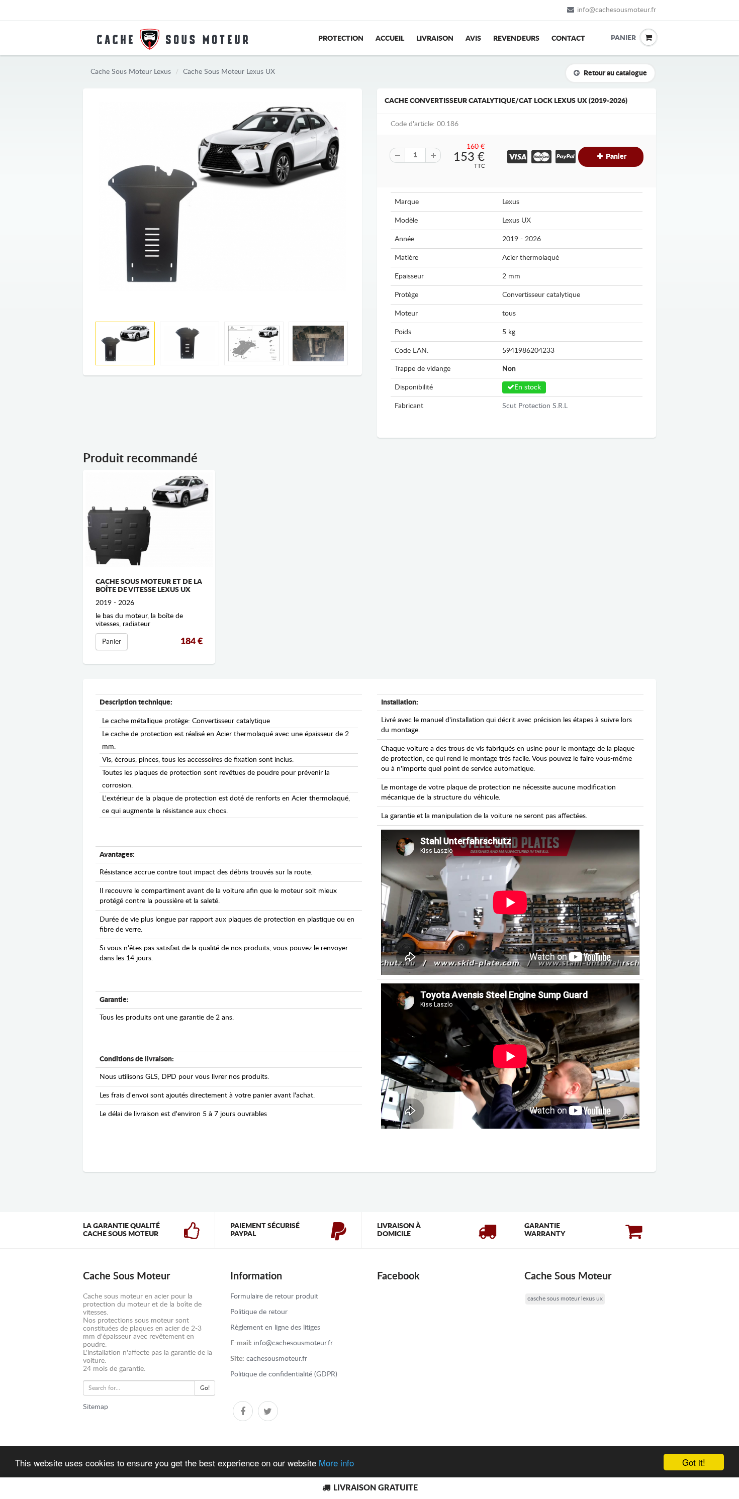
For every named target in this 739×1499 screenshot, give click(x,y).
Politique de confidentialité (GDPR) (283, 1374)
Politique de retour (259, 1312)
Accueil (390, 38)
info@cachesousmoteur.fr (616, 10)
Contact (568, 38)
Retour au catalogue (615, 73)
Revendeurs (516, 38)
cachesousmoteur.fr (276, 1358)
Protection (340, 38)
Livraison (434, 38)
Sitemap (95, 1407)
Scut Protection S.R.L (535, 406)
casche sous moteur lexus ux (565, 1298)
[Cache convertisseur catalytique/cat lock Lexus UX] (222, 196)
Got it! (693, 1462)
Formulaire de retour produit (274, 1296)
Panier (618, 38)
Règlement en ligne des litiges (275, 1327)
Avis (473, 38)
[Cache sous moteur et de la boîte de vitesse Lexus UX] (149, 519)
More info (336, 1462)
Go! (205, 1388)
